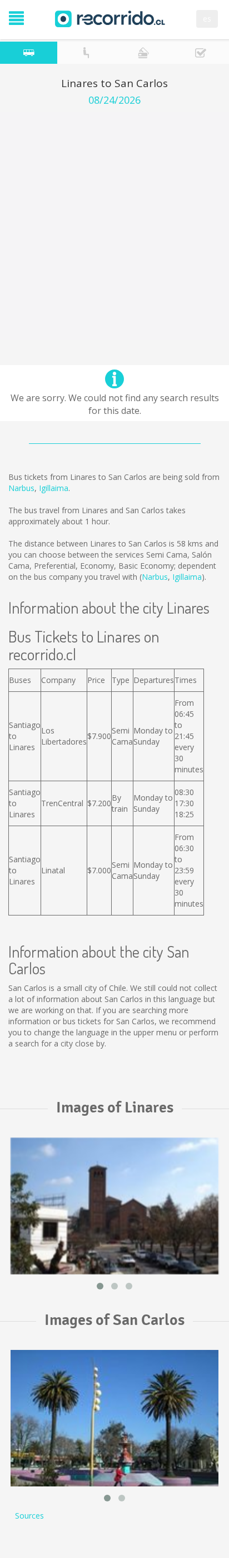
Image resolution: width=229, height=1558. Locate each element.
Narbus (21, 488)
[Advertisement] (114, 226)
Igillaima (53, 488)
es (207, 18)
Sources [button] (29, 1515)
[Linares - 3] (114, 1205)
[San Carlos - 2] (114, 1418)
